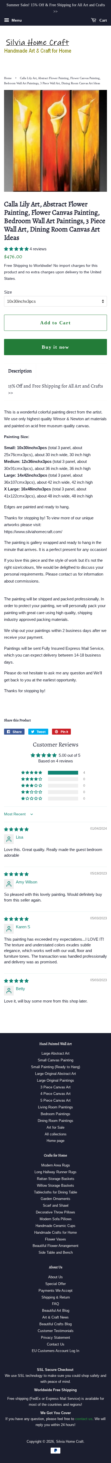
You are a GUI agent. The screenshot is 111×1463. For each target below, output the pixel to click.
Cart (102, 20)
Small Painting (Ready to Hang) (55, 1067)
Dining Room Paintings (55, 1121)
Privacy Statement (55, 1338)
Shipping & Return (55, 1297)
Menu (16, 20)
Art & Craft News (55, 1317)
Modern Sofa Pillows (56, 1219)
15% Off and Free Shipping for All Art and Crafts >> (55, 389)
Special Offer (55, 1284)
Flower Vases (55, 1239)
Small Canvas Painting (55, 1060)
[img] (16, 829)
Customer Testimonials (56, 1331)
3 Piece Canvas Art (55, 1087)
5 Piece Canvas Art (55, 1100)
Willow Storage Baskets (55, 1185)
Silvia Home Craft (70, 1442)
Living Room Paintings (55, 1107)
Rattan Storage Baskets (55, 1179)
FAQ (55, 1304)
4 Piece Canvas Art (55, 1094)
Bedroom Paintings (55, 1114)
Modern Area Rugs (55, 1165)
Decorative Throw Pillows (55, 1212)
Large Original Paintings (55, 1080)
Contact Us (55, 1344)
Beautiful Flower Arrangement (55, 1246)
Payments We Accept (55, 1291)
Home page (55, 1141)
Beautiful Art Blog (55, 1311)
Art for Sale (55, 1127)
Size (8, 292)
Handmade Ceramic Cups (55, 1226)
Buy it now (55, 347)
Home (8, 78)
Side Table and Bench (56, 1252)
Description (20, 371)
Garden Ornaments (55, 1199)
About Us (55, 1277)
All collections (56, 1134)
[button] (17, 249)
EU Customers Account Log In (55, 1351)
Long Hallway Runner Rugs (55, 1172)
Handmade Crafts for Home (55, 1232)
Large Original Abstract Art (55, 1074)
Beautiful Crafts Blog (55, 1324)
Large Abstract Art (55, 1053)
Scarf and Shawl (55, 1205)
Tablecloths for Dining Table (55, 1192)
